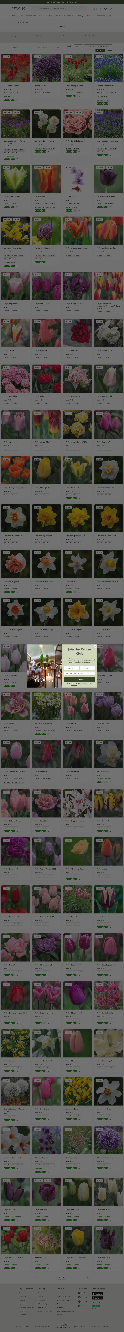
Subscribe (79, 679)
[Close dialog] (95, 646)
